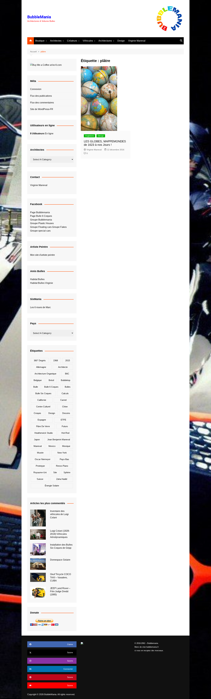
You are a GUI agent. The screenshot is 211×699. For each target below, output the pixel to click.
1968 (55, 360)
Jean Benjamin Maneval (58, 439)
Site (55, 472)
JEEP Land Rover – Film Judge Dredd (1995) (60, 591)
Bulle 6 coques (51, 387)
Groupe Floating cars (41, 227)
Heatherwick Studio (43, 433)
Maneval (38, 446)
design (51, 413)
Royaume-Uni (40, 472)
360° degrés (40, 360)
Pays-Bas (64, 459)
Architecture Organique (45, 373)
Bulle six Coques (43, 393)
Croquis (37, 413)
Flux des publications (41, 96)
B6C (67, 373)
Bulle (35, 387)
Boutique (39, 41)
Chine (65, 406)
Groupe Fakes (59, 227)
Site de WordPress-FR (41, 109)
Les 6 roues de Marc (40, 307)
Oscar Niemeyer (42, 459)
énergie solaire (52, 485)
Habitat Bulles (37, 279)
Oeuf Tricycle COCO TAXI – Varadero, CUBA (60, 577)
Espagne (42, 420)
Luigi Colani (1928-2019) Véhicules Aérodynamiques (60, 534)
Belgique (38, 380)
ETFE (63, 420)
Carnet (63, 400)
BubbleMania (39, 17)
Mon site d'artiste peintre (42, 255)
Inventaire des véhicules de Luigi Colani (59, 514)
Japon (37, 439)
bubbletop (65, 380)
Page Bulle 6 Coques (41, 216)
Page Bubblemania (40, 212)
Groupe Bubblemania (41, 219)
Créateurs (72, 41)
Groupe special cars (40, 231)
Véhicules (88, 41)
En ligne (41, 133)
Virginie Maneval (136, 41)
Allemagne (41, 367)
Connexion (35, 89)
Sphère (67, 472)
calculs (65, 393)
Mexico (52, 446)
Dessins (66, 413)
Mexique (66, 446)
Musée (40, 452)
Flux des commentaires (42, 102)
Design (121, 41)
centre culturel (43, 406)
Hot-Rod (65, 433)
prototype (40, 466)
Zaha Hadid (61, 479)
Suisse (40, 479)
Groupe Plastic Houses (42, 223)
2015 (67, 360)
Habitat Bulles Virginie (41, 283)
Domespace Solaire (60, 560)
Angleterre (89, 136)
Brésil (51, 380)
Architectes (55, 41)
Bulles (67, 387)
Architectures (105, 41)
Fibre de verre (43, 426)
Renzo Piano (62, 466)
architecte (63, 367)
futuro (65, 426)
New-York (62, 452)
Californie (41, 400)
